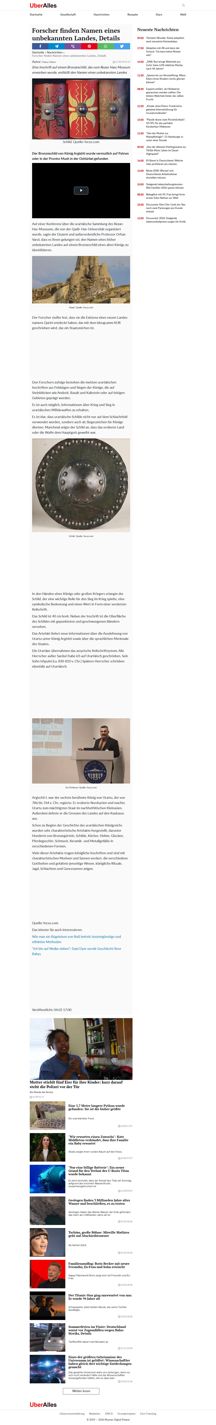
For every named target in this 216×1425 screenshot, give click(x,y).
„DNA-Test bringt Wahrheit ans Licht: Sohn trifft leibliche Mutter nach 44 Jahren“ (164, 65)
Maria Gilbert (49, 62)
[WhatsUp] (105, 46)
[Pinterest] (89, 46)
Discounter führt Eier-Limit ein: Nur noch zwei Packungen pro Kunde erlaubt (166, 208)
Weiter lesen (81, 1391)
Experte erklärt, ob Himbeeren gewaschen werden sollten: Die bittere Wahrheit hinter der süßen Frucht (165, 94)
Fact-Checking (148, 1413)
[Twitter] (122, 46)
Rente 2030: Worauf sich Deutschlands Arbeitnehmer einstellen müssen (161, 174)
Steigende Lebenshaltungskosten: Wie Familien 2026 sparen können (165, 186)
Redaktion (94, 1413)
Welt (183, 14)
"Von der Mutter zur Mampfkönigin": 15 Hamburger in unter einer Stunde (164, 137)
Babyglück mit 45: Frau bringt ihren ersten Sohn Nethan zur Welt (165, 196)
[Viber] (73, 46)
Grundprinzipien (126, 1413)
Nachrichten (101, 14)
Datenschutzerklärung (72, 1413)
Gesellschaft (68, 14)
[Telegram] (56, 46)
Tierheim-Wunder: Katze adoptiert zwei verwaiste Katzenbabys (165, 40)
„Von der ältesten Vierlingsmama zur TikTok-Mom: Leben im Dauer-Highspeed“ (166, 150)
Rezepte (132, 14)
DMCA (109, 1413)
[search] (183, 5)
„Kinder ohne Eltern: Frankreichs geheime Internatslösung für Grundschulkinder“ (164, 109)
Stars (159, 14)
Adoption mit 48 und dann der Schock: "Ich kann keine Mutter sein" (163, 51)
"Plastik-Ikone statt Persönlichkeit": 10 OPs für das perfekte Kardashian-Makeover (165, 123)
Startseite (36, 14)
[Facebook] (40, 46)
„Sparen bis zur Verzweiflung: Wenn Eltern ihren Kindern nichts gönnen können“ (166, 79)
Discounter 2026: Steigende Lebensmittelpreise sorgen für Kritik (166, 220)
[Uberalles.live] (43, 5)
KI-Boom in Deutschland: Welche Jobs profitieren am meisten (164, 162)
